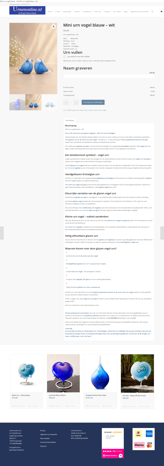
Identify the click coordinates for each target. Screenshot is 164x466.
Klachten (43, 446)
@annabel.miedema (16, 450)
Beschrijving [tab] (70, 120)
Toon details (34, 406)
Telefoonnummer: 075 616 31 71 (19, 4)
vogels (104, 110)
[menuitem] (50, 11)
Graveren (91, 110)
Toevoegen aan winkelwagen (93, 102)
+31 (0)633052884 (15, 443)
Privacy (42, 430)
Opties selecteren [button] (19, 406)
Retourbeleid (44, 438)
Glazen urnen (83, 110)
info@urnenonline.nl (78, 433)
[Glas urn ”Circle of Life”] (2, 233)
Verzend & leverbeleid (48, 442)
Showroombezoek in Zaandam (77, 313)
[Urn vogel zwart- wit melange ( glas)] (162, 233)
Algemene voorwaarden (48, 434)
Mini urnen (98, 110)
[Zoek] (152, 11)
